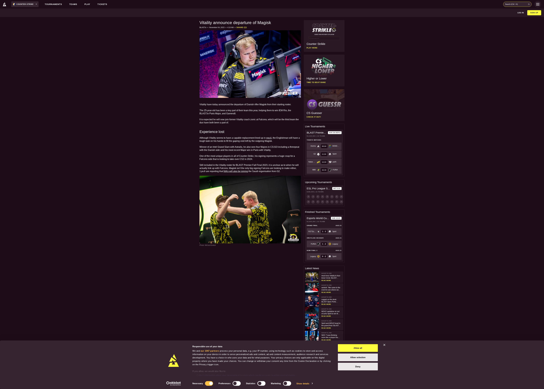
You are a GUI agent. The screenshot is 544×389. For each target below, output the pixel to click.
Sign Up (534, 13)
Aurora (313, 146)
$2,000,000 (311, 221)
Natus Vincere (312, 162)
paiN (334, 162)
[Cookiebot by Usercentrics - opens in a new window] (173, 383)
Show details (302, 383)
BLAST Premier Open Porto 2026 (317, 132)
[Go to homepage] (4, 4)
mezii (269, 138)
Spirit (334, 154)
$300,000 (310, 192)
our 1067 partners (210, 351)
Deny (357, 366)
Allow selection (358, 357)
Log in (521, 13)
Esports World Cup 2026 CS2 (318, 218)
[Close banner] (384, 345)
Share (239, 27)
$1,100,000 (311, 136)
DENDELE (336, 146)
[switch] (237, 383)
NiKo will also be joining (236, 171)
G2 (315, 154)
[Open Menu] (537, 4)
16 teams (321, 136)
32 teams (321, 221)
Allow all (358, 348)
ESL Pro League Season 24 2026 (319, 188)
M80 (314, 170)
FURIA (335, 170)
